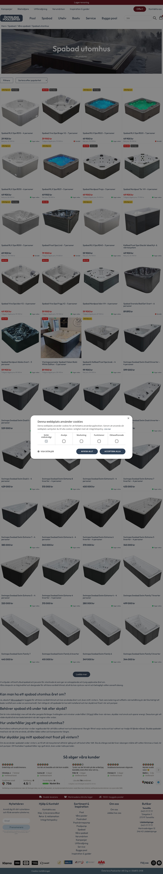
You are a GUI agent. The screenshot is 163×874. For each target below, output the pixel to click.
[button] (46, 451)
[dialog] (81, 437)
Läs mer (107, 429)
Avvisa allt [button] (87, 451)
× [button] (128, 418)
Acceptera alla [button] (113, 451)
